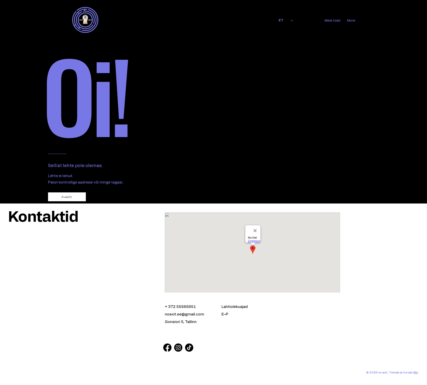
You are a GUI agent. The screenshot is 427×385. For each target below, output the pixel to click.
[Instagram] (178, 347)
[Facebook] (167, 347)
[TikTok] (189, 347)
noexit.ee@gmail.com (184, 314)
